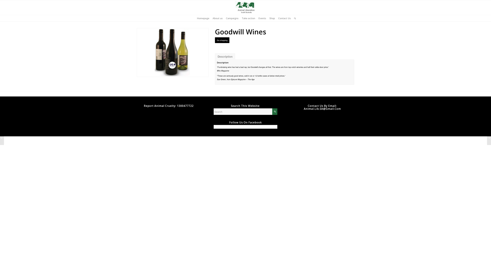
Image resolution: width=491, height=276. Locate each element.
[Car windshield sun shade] (2, 138)
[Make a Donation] (489, 138)
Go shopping (222, 40)
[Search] (294, 18)
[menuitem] (203, 18)
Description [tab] (225, 56)
